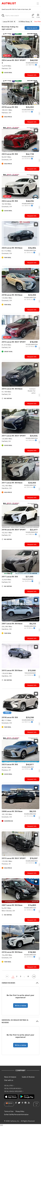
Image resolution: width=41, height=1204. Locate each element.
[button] (33, 15)
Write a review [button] (20, 1005)
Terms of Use (8, 1111)
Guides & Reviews (28, 1077)
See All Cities (9, 1085)
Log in (36, 1104)
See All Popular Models (13, 1088)
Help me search (32, 28)
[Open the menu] (37, 3)
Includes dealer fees (32, 62)
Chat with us (8, 1080)
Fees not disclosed (27, 579)
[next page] (34, 976)
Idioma (10, 1103)
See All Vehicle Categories (13, 1091)
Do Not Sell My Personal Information (16, 1114)
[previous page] (7, 976)
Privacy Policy (20, 1111)
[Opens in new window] (11, 1096)
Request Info (31, 75)
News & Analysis (10, 1077)
